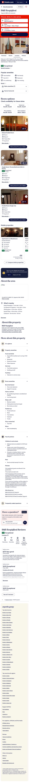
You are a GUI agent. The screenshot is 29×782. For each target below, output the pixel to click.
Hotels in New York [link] (6, 615)
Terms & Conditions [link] (6, 736)
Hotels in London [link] (6, 659)
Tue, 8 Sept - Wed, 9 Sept (11, 26)
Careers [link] (4, 758)
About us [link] (4, 755)
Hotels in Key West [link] (6, 657)
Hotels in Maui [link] (5, 693)
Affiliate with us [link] (6, 723)
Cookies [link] (4, 741)
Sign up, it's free (17, 274)
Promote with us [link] (6, 728)
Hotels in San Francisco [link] (7, 629)
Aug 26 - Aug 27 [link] (21, 106)
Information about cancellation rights (12, 332)
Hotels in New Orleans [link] (7, 622)
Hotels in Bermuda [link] (6, 685)
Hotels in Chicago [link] (6, 617)
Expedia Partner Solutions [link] (8, 725)
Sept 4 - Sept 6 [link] (21, 112)
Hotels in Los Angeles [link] (7, 632)
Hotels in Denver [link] (6, 639)
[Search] (25, 522)
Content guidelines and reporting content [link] (12, 746)
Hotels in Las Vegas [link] (6, 612)
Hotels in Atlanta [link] (6, 647)
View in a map (5, 298)
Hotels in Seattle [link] (6, 664)
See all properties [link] (8, 6)
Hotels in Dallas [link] (5, 669)
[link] (26, 7)
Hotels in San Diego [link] (6, 625)
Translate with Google (8, 570)
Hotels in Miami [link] (5, 634)
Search (14, 34)
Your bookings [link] (5, 709)
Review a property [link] (6, 716)
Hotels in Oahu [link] (5, 700)
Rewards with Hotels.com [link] (8, 763)
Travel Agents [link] (5, 730)
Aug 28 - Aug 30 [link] (7, 112)
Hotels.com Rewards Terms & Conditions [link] (11, 749)
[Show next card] (27, 45)
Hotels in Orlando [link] (6, 620)
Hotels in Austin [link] (6, 644)
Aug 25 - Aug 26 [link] (7, 106)
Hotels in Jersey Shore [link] (7, 690)
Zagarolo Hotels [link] (8, 599)
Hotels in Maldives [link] (6, 683)
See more (3, 317)
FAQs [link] (3, 711)
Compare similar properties (16, 262)
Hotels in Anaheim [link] (6, 667)
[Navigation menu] (26, 2)
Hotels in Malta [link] (5, 688)
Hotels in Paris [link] (5, 637)
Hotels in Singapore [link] (6, 680)
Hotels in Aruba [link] (5, 675)
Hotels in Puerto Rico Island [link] (8, 695)
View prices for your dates (18, 147)
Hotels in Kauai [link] (5, 698)
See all (2, 83)
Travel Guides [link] (5, 760)
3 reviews (4, 535)
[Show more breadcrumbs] (2, 599)
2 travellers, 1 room (9, 30)
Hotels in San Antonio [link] (7, 649)
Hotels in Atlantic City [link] (7, 654)
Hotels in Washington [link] (7, 642)
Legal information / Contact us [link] (9, 744)
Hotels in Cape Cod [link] (6, 703)
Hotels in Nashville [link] (6, 627)
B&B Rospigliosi (8, 21)
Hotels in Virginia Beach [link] (7, 662)
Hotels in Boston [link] (6, 652)
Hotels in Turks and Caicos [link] (8, 678)
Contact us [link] (4, 714)
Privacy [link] (4, 739)
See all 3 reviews (5, 68)
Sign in (9, 274)
